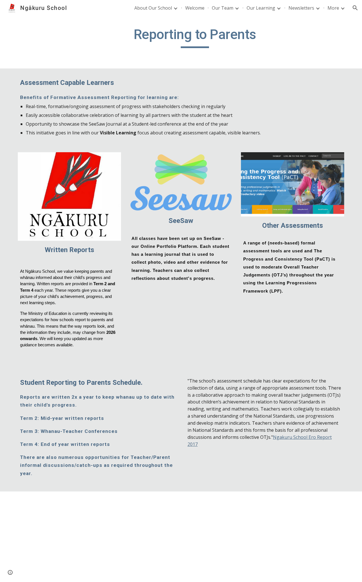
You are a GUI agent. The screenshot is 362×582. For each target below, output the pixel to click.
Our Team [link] (222, 8)
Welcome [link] (194, 8)
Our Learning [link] (261, 8)
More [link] (333, 8)
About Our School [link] (153, 8)
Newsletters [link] (301, 8)
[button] (355, 8)
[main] (195, 37)
